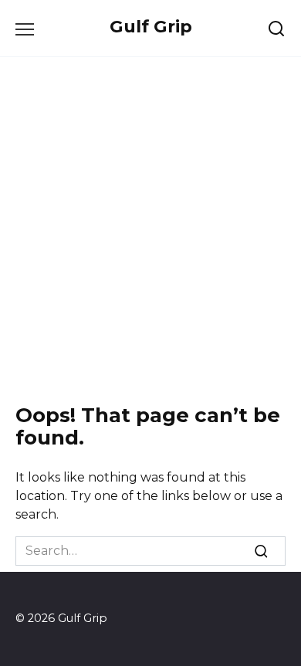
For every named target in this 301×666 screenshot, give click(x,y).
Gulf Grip (151, 26)
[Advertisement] (150, 230)
